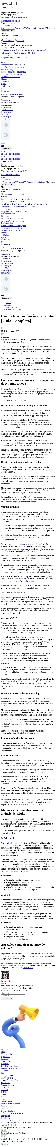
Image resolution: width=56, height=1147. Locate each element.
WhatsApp (30, 28)
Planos (4, 79)
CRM (32, 53)
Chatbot (20, 28)
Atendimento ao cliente (10, 21)
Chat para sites (9, 28)
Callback (20, 40)
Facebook (5, 1059)
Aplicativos (5, 86)
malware (38, 530)
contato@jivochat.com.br (11, 1120)
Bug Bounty (6, 1118)
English (4, 154)
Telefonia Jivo (9, 50)
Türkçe (10, 154)
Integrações (40, 50)
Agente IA (7, 17)
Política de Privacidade (10, 1104)
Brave (7, 894)
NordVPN (5, 656)
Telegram (51, 28)
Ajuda (3, 84)
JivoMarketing (9, 40)
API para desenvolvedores (12, 1113)
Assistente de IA (20, 17)
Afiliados (5, 81)
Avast (5, 535)
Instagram (41, 28)
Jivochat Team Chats (25, 50)
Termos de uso (7, 1101)
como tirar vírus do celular (27, 544)
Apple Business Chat (9, 1080)
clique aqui (29, 581)
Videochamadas (21, 53)
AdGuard (9, 838)
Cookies (4, 1106)
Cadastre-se (6, 149)
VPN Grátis (28, 967)
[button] (28, 7)
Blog (3, 88)
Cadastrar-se (7, 999)
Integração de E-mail (9, 1068)
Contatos (4, 1108)
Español (16, 154)
